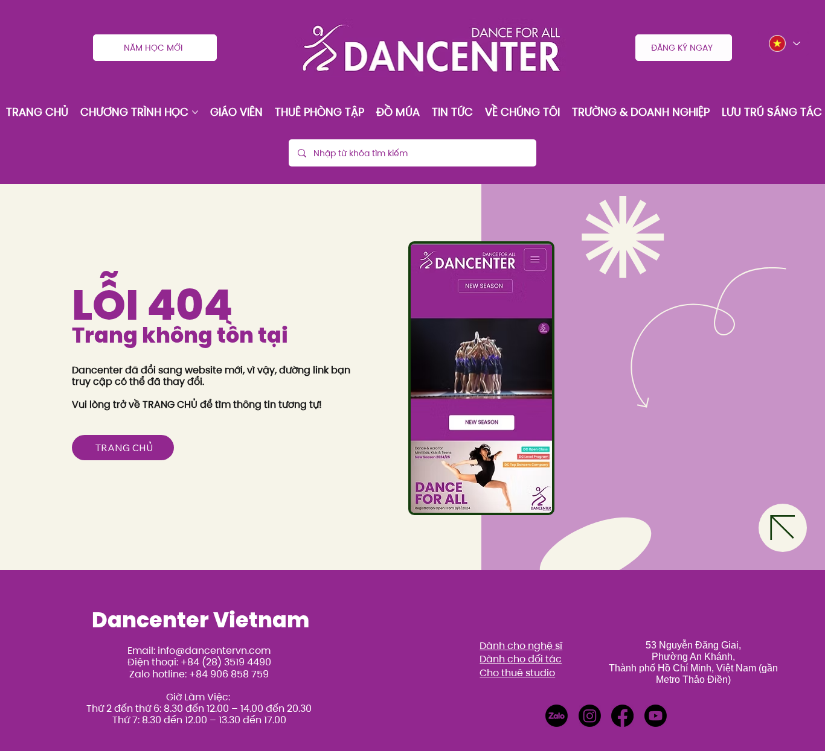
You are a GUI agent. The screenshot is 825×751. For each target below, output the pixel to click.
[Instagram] (590, 716)
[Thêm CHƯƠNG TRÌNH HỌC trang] (195, 112)
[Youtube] (655, 716)
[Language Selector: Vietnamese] (783, 43)
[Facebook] (622, 716)
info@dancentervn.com (214, 651)
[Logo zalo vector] (556, 716)
